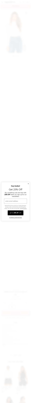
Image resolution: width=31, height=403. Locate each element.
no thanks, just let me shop (15, 217)
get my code (15, 213)
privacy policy (23, 208)
